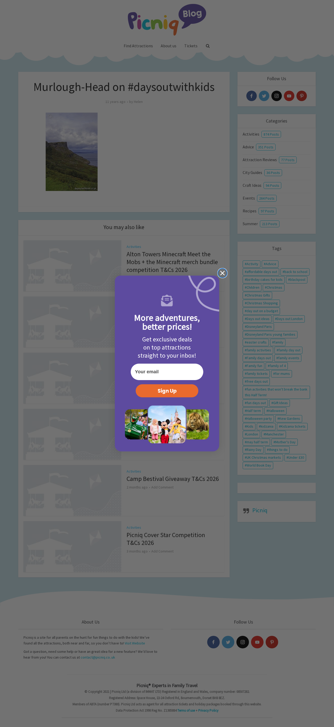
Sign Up (167, 390)
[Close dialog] (222, 273)
